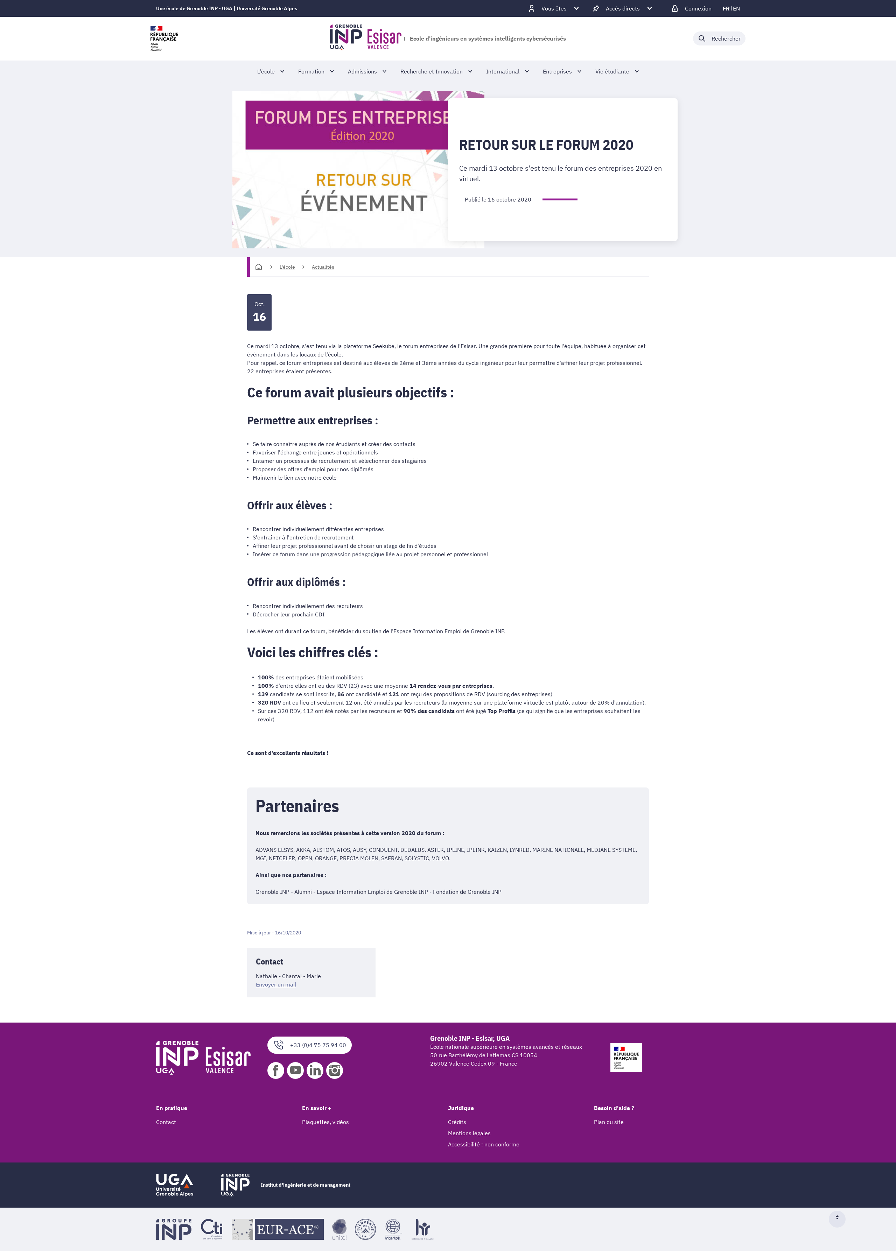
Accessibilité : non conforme (483, 1144)
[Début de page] (840, 1219)
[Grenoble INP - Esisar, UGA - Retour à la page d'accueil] (365, 38)
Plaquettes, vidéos (325, 1121)
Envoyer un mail (276, 984)
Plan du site (609, 1121)
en (736, 8)
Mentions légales (469, 1133)
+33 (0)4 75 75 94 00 (318, 1044)
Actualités (323, 267)
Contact (166, 1121)
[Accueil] (258, 267)
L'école (287, 267)
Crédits (457, 1121)
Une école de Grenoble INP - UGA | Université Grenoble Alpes (226, 8)
